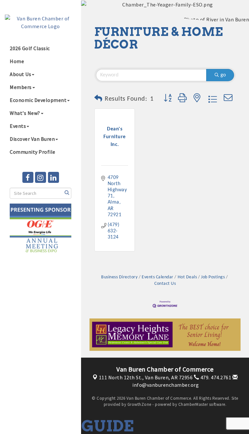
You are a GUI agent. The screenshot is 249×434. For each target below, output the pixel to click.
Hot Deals (187, 277)
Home (17, 61)
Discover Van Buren (32, 139)
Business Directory (119, 277)
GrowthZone (139, 404)
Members (21, 87)
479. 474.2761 (215, 377)
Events (18, 126)
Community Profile (32, 152)
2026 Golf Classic (30, 48)
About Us (20, 74)
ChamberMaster (193, 404)
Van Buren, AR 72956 (146, 377)
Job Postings (213, 277)
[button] (98, 99)
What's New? (25, 113)
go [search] (223, 75)
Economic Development (38, 100)
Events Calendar (157, 277)
